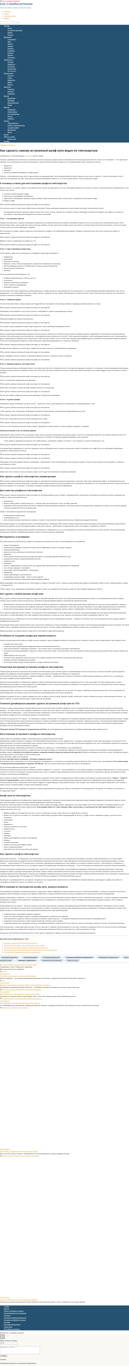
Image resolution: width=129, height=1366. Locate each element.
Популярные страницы (12, 1329)
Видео (10, 132)
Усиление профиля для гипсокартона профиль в (21, 943)
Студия (6, 14)
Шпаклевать (12, 69)
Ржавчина (11, 94)
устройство (28, 965)
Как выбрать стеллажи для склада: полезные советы (19, 1151)
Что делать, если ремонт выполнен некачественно (18, 976)
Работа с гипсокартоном (16, 125)
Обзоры (6, 1309)
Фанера (10, 55)
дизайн (10, 965)
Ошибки (7, 141)
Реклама (7, 1322)
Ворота (10, 85)
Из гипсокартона (13, 114)
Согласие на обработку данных (15, 1320)
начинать (16, 965)
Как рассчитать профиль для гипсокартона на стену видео (24, 945)
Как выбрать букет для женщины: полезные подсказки (19, 994)
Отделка (10, 62)
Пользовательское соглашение (15, 1313)
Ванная (10, 33)
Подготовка (29, 156)
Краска (6, 96)
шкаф (35, 965)
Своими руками (13, 128)
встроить (4, 965)
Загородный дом (10, 16)
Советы (6, 121)
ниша (22, 965)
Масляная (11, 100)
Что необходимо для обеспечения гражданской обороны (20, 1003)
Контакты (7, 1315)
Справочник (8, 1327)
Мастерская (12, 130)
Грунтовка (11, 67)
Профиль (11, 119)
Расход (10, 116)
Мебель (6, 18)
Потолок (11, 76)
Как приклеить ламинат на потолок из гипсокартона (22, 952)
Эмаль (10, 105)
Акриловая (11, 98)
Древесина (11, 110)
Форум (6, 134)
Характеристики (13, 103)
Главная (6, 26)
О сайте (6, 1306)
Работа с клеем (9, 137)
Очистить (11, 91)
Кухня (10, 28)
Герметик (11, 89)
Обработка (11, 64)
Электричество (13, 123)
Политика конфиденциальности (15, 1318)
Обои (9, 42)
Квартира (7, 11)
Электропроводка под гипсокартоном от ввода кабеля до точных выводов (30, 950)
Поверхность (8, 60)
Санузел (10, 35)
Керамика (11, 51)
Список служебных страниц (13, 1311)
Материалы (8, 37)
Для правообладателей (12, 1325)
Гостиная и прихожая (15, 30)
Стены (10, 78)
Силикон (11, 48)
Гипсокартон (12, 39)
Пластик (10, 53)
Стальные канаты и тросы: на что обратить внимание (18, 1300)
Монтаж (6, 107)
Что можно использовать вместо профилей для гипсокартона (26, 948)
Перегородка (12, 112)
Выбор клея (12, 139)
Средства (7, 87)
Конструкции (8, 73)
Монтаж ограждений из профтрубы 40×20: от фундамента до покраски (25, 985)
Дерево (10, 46)
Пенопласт (11, 57)
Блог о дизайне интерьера (16, 3)
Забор (10, 82)
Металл (10, 44)
